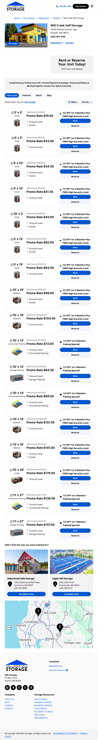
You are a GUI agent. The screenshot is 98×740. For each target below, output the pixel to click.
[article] (26, 574)
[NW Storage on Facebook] (13, 687)
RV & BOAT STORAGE (43, 711)
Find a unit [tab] (12, 95)
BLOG (7, 702)
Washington (43, 18)
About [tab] (39, 95)
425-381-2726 (65, 6)
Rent (75, 121)
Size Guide (29, 102)
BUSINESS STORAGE (43, 705)
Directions (56, 42)
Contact (69, 42)
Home (16, 18)
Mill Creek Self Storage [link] (73, 18)
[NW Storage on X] (25, 687)
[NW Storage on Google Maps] (7, 687)
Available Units (26, 594)
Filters (74, 102)
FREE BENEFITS (41, 718)
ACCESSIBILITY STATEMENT (65, 733)
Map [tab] (49, 95)
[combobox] (86, 102)
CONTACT (9, 708)
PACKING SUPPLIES (43, 702)
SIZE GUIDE (39, 714)
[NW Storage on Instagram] (19, 687)
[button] (10, 583)
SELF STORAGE (40, 699)
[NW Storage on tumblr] (31, 687)
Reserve (75, 126)
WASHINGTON (55, 666)
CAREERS (9, 705)
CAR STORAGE (40, 708)
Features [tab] (26, 95)
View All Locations (58, 670)
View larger (13, 44)
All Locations (29, 18)
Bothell (56, 18)
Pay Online (81, 6)
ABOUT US (9, 699)
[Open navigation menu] (92, 6)
